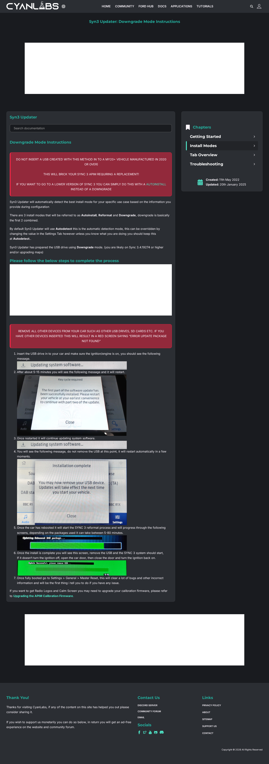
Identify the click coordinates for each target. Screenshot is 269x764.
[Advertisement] (134, 68)
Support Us (209, 726)
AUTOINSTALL (156, 184)
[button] (222, 136)
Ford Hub (146, 6)
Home (106, 6)
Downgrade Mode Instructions (40, 142)
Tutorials (205, 6)
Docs (162, 6)
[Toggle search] (252, 6)
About (206, 712)
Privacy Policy (211, 705)
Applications (181, 6)
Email (141, 717)
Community (124, 6)
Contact (207, 733)
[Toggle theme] (63, 6)
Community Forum (149, 711)
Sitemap (207, 719)
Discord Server (147, 705)
